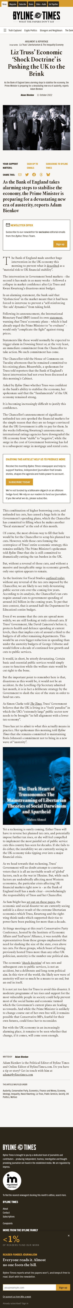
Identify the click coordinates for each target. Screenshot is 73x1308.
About (5, 1208)
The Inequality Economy (53, 44)
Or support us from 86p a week (17, 1296)
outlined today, (55, 578)
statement (56, 317)
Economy (61, 1090)
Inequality (15, 1093)
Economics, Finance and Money (42, 1090)
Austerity (7, 1090)
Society (62, 1093)
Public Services (51, 1093)
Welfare (13, 1096)
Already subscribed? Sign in (15, 1303)
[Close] (69, 1235)
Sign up (60, 244)
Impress (6, 1166)
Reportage (43, 41)
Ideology (6, 1093)
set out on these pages (41, 902)
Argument (30, 41)
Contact (6, 1212)
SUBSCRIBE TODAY (19, 482)
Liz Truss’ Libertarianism (29, 44)
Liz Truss (39, 1093)
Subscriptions (9, 1216)
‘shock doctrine (31, 963)
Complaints (8, 1223)
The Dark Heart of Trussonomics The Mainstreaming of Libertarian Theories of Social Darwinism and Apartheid (36, 801)
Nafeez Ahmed (36, 820)
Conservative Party (20, 1090)
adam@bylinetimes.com (18, 1074)
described (53, 266)
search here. (61, 1195)
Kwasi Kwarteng (28, 1093)
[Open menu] (5, 30)
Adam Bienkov (27, 94)
